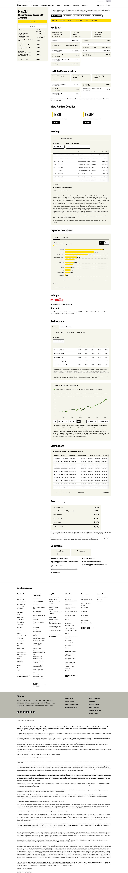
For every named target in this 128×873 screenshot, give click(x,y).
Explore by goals (21, 602)
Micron (19, 667)
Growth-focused (21, 635)
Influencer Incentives (95, 710)
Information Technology (20, 662)
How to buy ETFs (69, 628)
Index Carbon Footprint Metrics (87, 840)
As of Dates (56, 143)
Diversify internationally (37, 630)
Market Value (105, 151)
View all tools (84, 607)
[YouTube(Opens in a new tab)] (34, 712)
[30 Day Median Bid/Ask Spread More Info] (68, 59)
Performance (70, 20)
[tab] (55, 139)
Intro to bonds (68, 640)
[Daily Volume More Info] (101, 32)
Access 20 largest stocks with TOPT (37, 665)
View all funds (20, 599)
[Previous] (57, 492)
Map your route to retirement (70, 655)
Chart (101, 242)
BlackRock (19, 1)
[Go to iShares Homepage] (23, 5)
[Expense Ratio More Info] (61, 519)
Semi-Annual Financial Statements (92, 561)
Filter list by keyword (72, 143)
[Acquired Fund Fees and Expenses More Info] (73, 511)
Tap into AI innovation (39, 640)
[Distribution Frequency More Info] (95, 47)
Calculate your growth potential (87, 600)
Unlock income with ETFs (38, 623)
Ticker (55, 151)
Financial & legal (85, 620)
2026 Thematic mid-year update (54, 602)
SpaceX (19, 665)
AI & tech (19, 646)
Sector (79, 151)
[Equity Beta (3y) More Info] (61, 93)
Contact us (100, 602)
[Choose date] (95, 421)
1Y (63, 421)
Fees (87, 20)
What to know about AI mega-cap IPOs (55, 627)
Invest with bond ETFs (39, 615)
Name (59, 151)
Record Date (56, 455)
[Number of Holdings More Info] (63, 76)
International (20, 641)
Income (91, 455)
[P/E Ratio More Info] (88, 84)
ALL (78, 421)
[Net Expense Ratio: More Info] (27, 54)
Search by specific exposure (22, 655)
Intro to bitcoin (69, 645)
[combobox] (59, 147)
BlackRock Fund (68, 728)
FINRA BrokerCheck (94, 707)
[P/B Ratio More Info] (58, 88)
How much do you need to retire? (70, 663)
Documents (93, 20)
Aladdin (30, 1)
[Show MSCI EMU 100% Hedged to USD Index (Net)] (91, 389)
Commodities (20, 622)
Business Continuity (94, 704)
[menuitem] (35, 5)
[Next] (73, 492)
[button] (106, 5)
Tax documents (85, 618)
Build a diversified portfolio (86, 604)
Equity (18, 614)
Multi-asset (20, 627)
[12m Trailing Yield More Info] (103, 76)
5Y (70, 421)
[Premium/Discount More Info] (62, 55)
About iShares (69, 698)
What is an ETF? (69, 625)
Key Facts (55, 20)
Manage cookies (93, 713)
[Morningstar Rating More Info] (27, 59)
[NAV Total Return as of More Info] (28, 36)
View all (67, 619)
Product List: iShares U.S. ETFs (60, 558)
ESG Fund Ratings (74, 840)
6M (59, 421)
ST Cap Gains (97, 455)
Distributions (79, 20)
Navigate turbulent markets (38, 635)
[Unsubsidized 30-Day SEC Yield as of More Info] (19, 41)
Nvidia (18, 670)
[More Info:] (71, 187)
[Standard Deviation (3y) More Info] (65, 84)
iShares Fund (58, 728)
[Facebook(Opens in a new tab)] (24, 712)
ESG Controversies (51, 841)
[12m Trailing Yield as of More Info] (29, 47)
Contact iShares (69, 701)
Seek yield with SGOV (38, 679)
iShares (24, 1)
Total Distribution (81, 455)
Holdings (62, 20)
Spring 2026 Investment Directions (55, 623)
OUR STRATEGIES (38, 601)
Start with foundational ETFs (39, 608)
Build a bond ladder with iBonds (38, 619)
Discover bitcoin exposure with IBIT (38, 675)
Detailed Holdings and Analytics (63, 187)
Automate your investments (37, 612)
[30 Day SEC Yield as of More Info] (28, 44)
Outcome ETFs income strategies (55, 612)
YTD (55, 421)
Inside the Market (53, 619)
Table (106, 242)
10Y (74, 421)
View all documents (86, 623)
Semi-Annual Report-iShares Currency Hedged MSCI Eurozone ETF (65, 562)
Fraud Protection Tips (71, 707)
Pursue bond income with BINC (38, 661)
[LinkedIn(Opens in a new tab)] (27, 712)
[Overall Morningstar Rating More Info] (71, 304)
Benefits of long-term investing (71, 612)
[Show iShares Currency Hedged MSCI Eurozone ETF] (66, 389)
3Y (66, 421)
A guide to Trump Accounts (69, 667)
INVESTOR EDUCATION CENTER (71, 600)
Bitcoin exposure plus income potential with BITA (39, 652)
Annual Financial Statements (59, 565)
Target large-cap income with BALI (37, 657)
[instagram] (21, 712)
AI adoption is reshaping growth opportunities (53, 608)
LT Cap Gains (104, 455)
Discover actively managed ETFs (37, 644)
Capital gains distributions (84, 614)
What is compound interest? (70, 616)
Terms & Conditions (94, 698)
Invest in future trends (39, 638)
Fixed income (20, 617)
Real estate (20, 624)
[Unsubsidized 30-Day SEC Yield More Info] (100, 88)
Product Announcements (72, 704)
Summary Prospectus (88, 558)
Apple (18, 658)
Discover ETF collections (20, 607)
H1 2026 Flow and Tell (55, 630)
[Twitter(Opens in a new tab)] (31, 712)
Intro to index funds (70, 643)
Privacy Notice (93, 701)
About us (99, 599)
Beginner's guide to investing (70, 608)
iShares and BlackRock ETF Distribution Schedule (64, 569)
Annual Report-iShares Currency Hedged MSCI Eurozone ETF (95, 565)
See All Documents (55, 572)
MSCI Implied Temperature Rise (64, 841)
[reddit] (18, 712)
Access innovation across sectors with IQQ (38, 671)
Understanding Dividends (76, 451)
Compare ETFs (21, 604)
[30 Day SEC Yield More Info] (82, 76)
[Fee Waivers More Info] (60, 522)
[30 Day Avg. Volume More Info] (94, 54)
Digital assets (20, 619)
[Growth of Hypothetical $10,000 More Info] (77, 385)
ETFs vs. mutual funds (71, 630)
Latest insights (53, 599)
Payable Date (72, 455)
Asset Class (93, 151)
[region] (32, 45)
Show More (56, 283)
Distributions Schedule (60, 451)
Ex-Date (63, 455)
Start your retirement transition (70, 659)
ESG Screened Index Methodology (36, 841)
